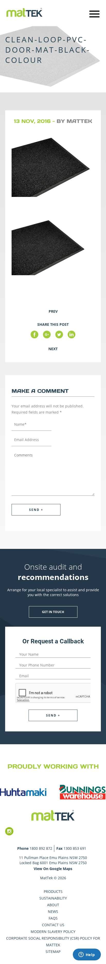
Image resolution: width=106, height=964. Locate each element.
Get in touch (53, 612)
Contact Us (53, 924)
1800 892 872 (41, 848)
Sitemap (53, 951)
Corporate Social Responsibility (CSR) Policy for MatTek (53, 941)
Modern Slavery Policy (53, 931)
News (53, 911)
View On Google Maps (53, 868)
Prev (53, 311)
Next (53, 348)
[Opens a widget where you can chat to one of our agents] (87, 955)
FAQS (53, 918)
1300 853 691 (75, 848)
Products (53, 891)
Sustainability (53, 898)
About (53, 904)
